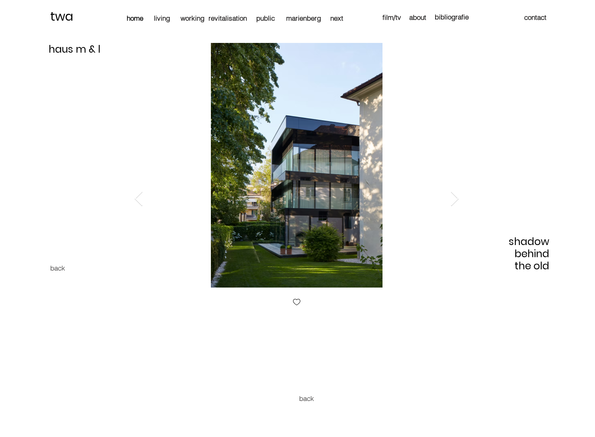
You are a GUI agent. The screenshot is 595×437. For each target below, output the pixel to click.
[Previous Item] (138, 199)
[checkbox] (297, 302)
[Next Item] (454, 199)
